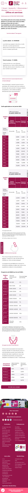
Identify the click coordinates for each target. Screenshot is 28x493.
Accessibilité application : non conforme (6, 480)
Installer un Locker (19, 432)
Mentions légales (6, 463)
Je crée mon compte (14, 387)
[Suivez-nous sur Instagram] (6, 414)
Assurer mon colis (6, 438)
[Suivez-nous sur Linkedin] (3, 414)
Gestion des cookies (6, 468)
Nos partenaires (18, 430)
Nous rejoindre (18, 465)
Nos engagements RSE (20, 464)
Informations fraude (6, 483)
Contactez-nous (18, 459)
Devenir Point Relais (19, 433)
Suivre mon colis (6, 430)
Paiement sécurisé (18, 419)
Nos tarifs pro (18, 428)
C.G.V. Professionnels (20, 440)
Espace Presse (18, 467)
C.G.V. (3, 459)
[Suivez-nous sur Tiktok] (9, 414)
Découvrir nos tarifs (6, 439)
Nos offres (17, 427)
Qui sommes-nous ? (19, 462)
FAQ (16, 460)
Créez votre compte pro (16, 490)
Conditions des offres (7, 470)
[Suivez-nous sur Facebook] (12, 414)
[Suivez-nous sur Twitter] (16, 414)
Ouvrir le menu (1, 249)
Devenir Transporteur (20, 435)
